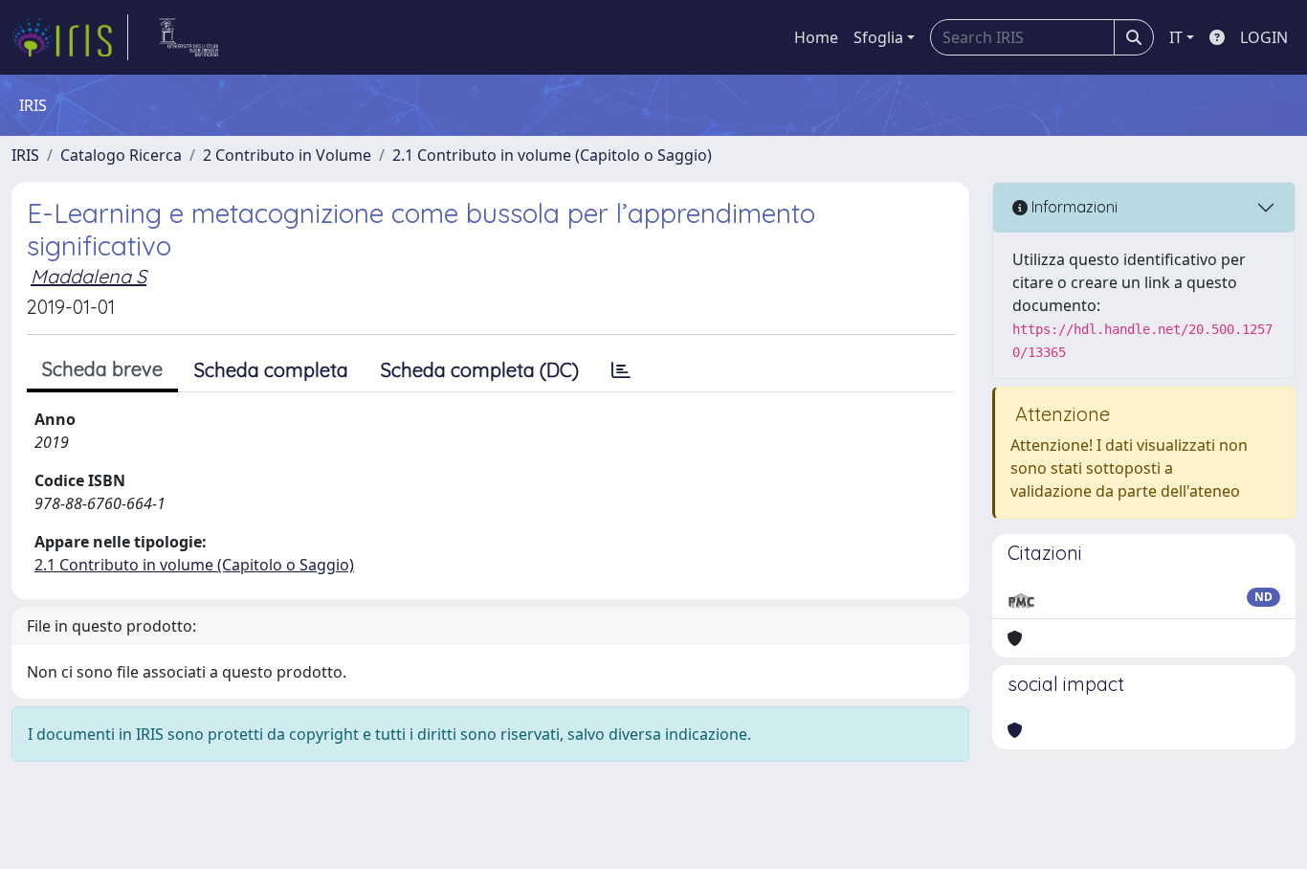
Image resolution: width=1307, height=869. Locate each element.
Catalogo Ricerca (121, 155)
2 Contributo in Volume (287, 155)
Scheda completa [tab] (271, 370)
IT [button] (1176, 37)
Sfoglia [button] (878, 37)
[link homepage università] (189, 37)
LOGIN (1264, 37)
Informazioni (1073, 206)
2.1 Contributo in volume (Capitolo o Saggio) (552, 155)
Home (816, 37)
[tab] (621, 370)
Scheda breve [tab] (102, 369)
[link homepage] (69, 37)
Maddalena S (88, 276)
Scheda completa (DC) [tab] (480, 370)
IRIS (25, 155)
